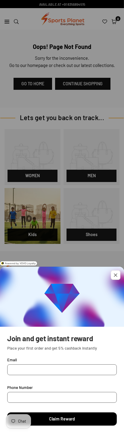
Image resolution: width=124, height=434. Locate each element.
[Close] (115, 275)
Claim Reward (62, 418)
